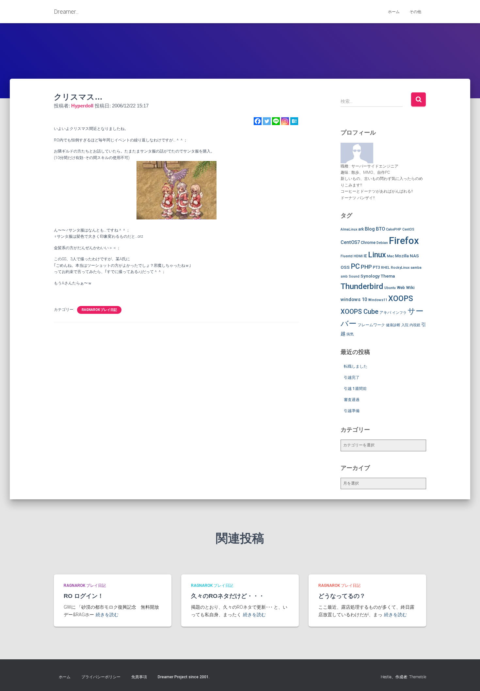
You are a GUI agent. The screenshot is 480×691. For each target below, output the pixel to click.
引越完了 (352, 377)
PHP (366, 267)
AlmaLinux (349, 229)
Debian (382, 243)
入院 (404, 325)
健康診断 (393, 325)
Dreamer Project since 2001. (184, 677)
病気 (350, 334)
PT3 (376, 267)
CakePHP (393, 229)
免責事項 (139, 677)
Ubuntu (390, 288)
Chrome (368, 242)
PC (355, 266)
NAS (414, 255)
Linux (377, 254)
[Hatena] (294, 121)
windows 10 (354, 299)
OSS (345, 267)
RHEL (385, 267)
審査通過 (352, 399)
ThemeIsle (417, 677)
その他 (415, 11)
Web (401, 287)
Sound (354, 276)
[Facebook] (258, 121)
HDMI (358, 256)
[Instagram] (285, 121)
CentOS (408, 229)
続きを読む (107, 614)
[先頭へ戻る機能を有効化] (467, 678)
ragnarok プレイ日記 (99, 310)
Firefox (404, 240)
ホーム (394, 11)
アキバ (385, 312)
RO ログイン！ (84, 596)
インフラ (399, 313)
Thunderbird (362, 286)
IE (365, 255)
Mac (390, 256)
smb (344, 276)
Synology (370, 276)
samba (416, 267)
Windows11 (377, 300)
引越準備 (352, 411)
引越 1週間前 (355, 388)
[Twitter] (267, 121)
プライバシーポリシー (100, 677)
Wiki (410, 287)
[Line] (276, 121)
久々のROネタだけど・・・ (227, 596)
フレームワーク (371, 324)
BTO (380, 229)
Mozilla (402, 255)
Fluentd (347, 256)
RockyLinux (400, 267)
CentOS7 (350, 242)
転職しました (355, 366)
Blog (370, 229)
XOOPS (400, 298)
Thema (388, 276)
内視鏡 (414, 325)
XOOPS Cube (359, 311)
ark (361, 229)
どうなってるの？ (341, 596)
